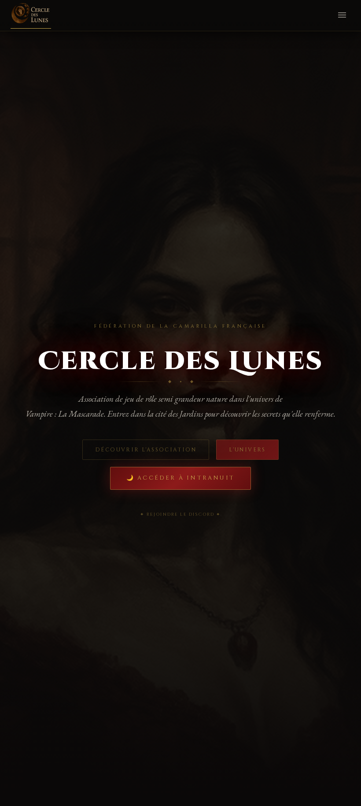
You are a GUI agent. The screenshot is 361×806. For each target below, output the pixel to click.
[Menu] (342, 16)
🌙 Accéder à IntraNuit (180, 478)
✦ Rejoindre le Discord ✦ (180, 514)
